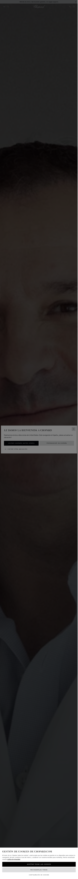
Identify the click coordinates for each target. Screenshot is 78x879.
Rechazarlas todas (39, 870)
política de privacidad (13, 859)
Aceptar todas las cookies (39, 864)
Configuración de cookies (39, 875)
